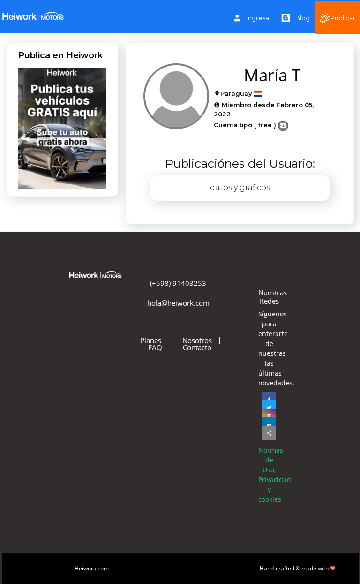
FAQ (155, 347)
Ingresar (259, 18)
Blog (302, 18)
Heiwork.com (92, 568)
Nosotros (197, 340)
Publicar (342, 18)
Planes (150, 340)
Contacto (197, 347)
